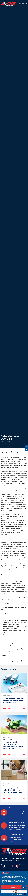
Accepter (14, 887)
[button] (23, 3)
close (25, 894)
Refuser (14, 891)
